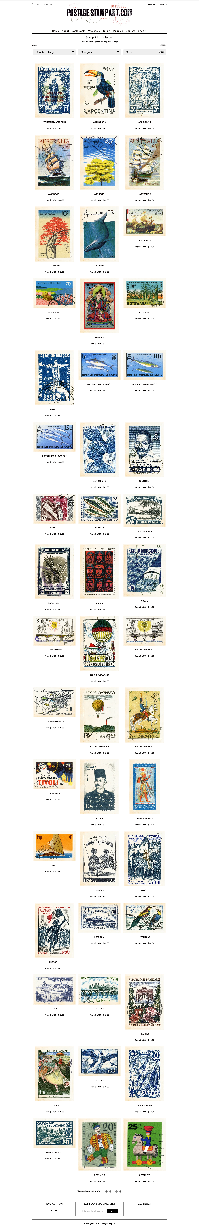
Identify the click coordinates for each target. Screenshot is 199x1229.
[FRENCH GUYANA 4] (54, 1150)
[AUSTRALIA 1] (54, 192)
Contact (130, 31)
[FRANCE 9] (99, 1078)
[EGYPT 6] (99, 816)
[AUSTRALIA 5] (144, 192)
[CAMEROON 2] (99, 479)
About (65, 31)
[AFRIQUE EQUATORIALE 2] (54, 120)
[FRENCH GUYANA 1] (144, 1103)
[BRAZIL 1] (54, 407)
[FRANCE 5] (99, 1006)
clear (161, 52)
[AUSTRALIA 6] (54, 263)
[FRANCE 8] (54, 1103)
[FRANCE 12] (54, 960)
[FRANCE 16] (144, 935)
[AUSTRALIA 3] (99, 192)
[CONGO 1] (54, 525)
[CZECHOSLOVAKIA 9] (144, 744)
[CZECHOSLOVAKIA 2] (144, 647)
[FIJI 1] (54, 863)
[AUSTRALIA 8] (144, 238)
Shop (141, 31)
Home (55, 31)
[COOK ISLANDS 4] (144, 529)
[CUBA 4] (99, 601)
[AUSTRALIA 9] (54, 310)
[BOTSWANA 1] (144, 310)
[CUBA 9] (144, 598)
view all (163, 45)
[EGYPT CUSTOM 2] (144, 816)
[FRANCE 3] (54, 1006)
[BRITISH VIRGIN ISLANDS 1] (99, 382)
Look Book (78, 31)
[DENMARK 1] (54, 791)
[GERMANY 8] (144, 1173)
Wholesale (94, 31)
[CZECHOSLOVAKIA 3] (54, 719)
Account (151, 4)
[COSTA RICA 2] (54, 601)
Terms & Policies (113, 31)
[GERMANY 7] (99, 1173)
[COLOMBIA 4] (144, 479)
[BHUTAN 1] (99, 335)
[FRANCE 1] (99, 888)
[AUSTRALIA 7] (99, 263)
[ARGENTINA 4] (144, 120)
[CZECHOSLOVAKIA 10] (99, 673)
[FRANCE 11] (144, 888)
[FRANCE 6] (144, 1031)
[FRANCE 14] (99, 935)
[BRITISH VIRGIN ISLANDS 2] (144, 382)
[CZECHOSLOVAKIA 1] (54, 647)
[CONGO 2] (99, 525)
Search (54, 1211)
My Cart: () (162, 4)
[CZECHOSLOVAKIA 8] (99, 744)
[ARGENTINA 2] (99, 120)
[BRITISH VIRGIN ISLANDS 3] (54, 454)
